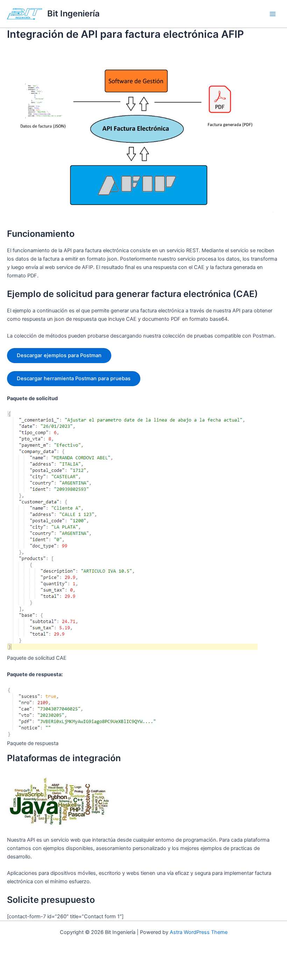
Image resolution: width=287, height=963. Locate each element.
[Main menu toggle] (272, 14)
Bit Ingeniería (73, 13)
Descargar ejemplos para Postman (59, 355)
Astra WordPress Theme (198, 932)
